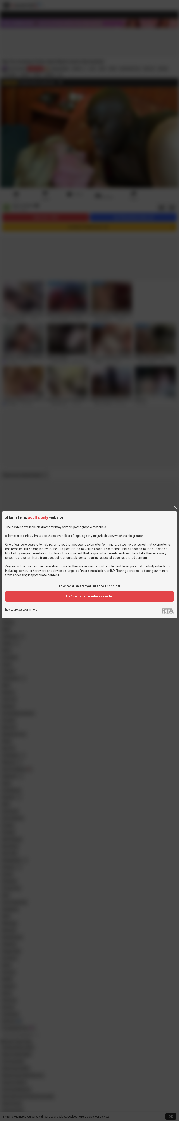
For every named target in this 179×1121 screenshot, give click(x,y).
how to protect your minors (21, 609)
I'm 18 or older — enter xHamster (89, 596)
